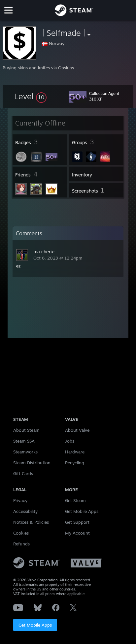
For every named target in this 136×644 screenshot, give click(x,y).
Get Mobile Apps (35, 625)
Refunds (21, 543)
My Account (77, 533)
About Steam (26, 430)
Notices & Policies (31, 522)
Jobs (69, 441)
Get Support (77, 522)
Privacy (20, 500)
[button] (30, 96)
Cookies (21, 533)
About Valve (77, 430)
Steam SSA (24, 441)
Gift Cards (23, 473)
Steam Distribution (32, 462)
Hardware (75, 451)
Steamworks (25, 451)
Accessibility (25, 511)
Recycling (74, 462)
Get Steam (75, 500)
